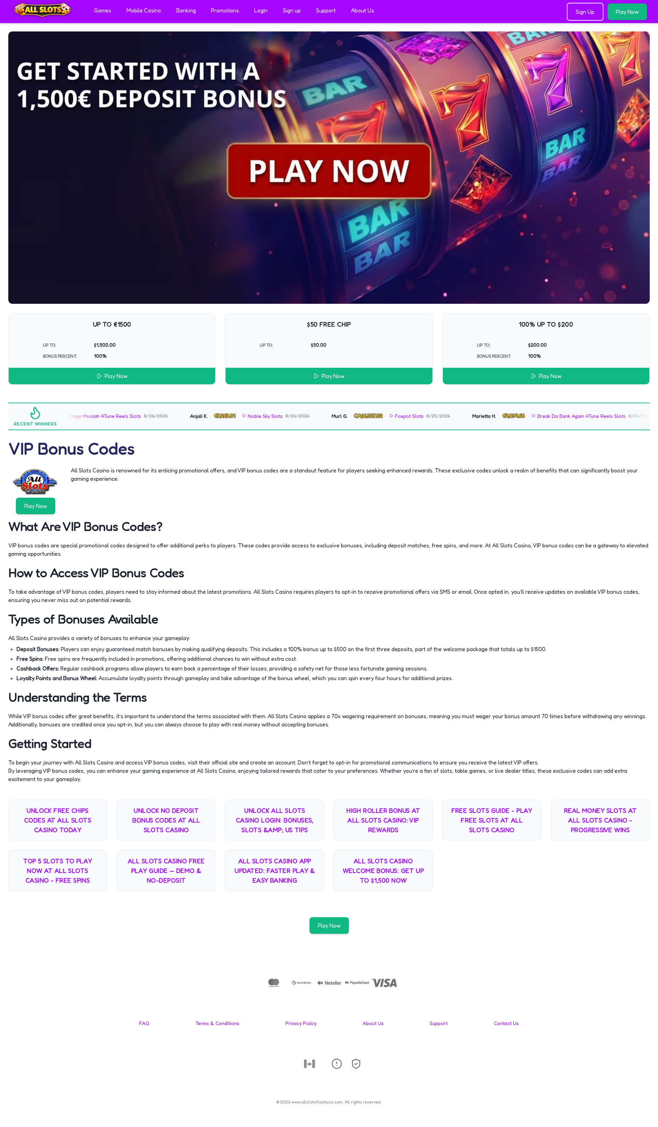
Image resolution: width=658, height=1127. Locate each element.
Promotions (225, 10)
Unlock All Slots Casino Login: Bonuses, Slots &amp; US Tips (275, 820)
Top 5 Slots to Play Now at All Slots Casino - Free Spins (57, 870)
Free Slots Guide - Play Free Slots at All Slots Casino (491, 820)
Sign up (292, 10)
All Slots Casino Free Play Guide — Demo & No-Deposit (166, 870)
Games (102, 10)
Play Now (627, 11)
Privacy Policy (300, 1023)
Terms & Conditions (217, 1023)
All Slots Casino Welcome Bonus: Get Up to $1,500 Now (383, 870)
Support (326, 10)
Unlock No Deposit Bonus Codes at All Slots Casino (166, 820)
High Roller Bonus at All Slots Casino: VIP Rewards (383, 820)
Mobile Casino (143, 10)
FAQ (144, 1023)
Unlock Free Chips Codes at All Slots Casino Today (57, 820)
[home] (45, 18)
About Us (362, 10)
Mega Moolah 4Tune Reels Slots (72, 416)
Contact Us (506, 1023)
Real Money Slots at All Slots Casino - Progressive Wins (600, 820)
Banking (186, 10)
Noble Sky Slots (232, 416)
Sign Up (585, 11)
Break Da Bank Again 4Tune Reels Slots (548, 416)
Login (261, 10)
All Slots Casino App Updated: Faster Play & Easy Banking (275, 870)
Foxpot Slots (376, 416)
